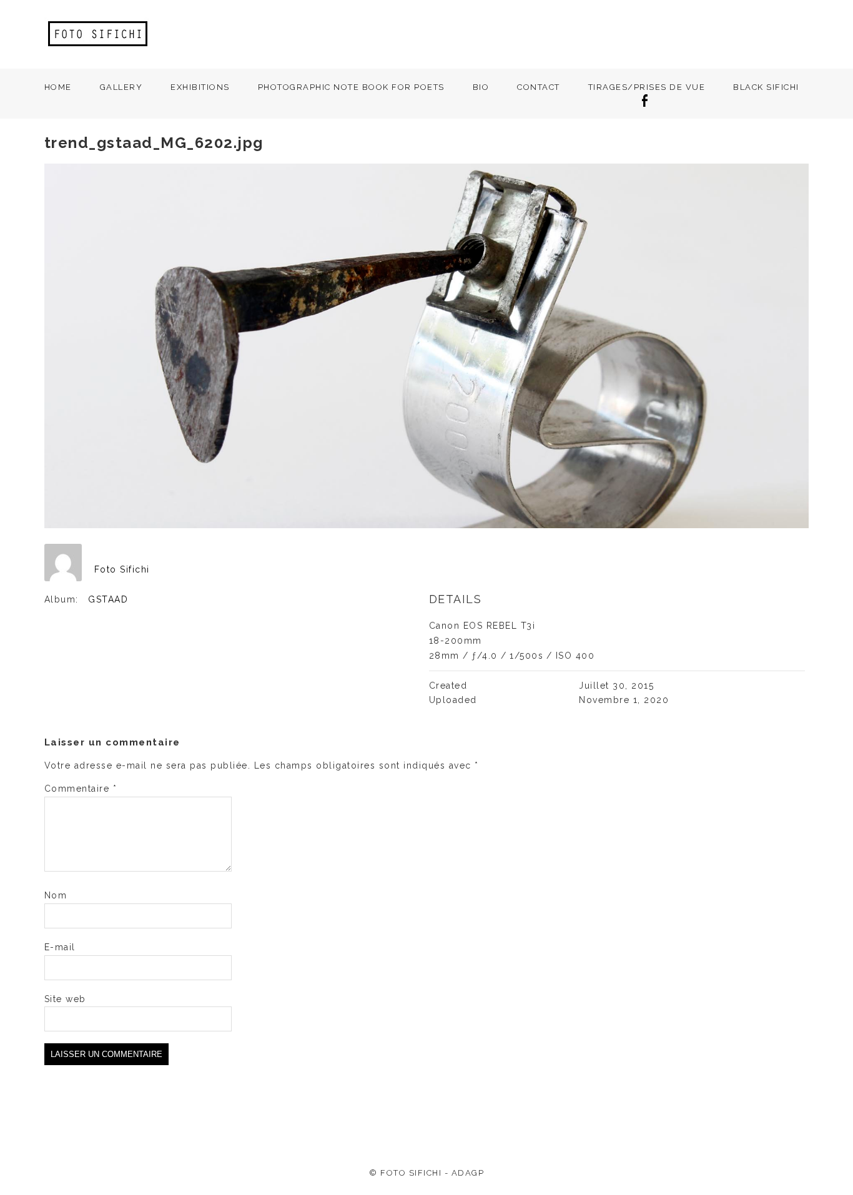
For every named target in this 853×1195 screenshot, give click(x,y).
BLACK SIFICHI (766, 87)
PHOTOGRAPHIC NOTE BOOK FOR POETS (351, 87)
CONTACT (538, 87)
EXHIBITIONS (200, 87)
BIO (481, 87)
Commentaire (80, 789)
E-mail (60, 947)
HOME (58, 87)
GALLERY (121, 87)
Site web (65, 999)
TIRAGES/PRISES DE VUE (647, 87)
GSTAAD (108, 599)
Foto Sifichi (122, 569)
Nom (55, 895)
